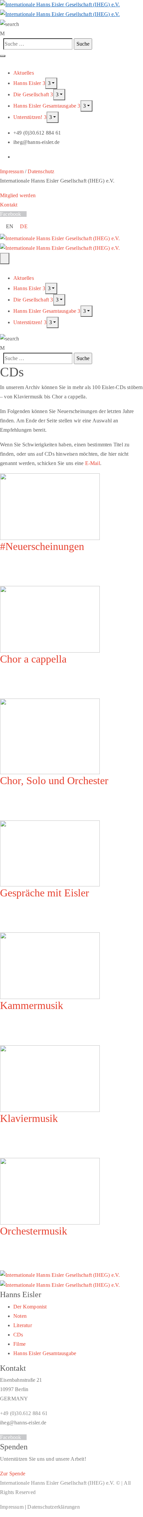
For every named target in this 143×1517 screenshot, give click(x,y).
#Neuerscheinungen (42, 546)
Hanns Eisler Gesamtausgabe (45, 106)
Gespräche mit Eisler (44, 893)
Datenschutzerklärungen (53, 1507)
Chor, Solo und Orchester (54, 780)
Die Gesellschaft (31, 94)
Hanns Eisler (28, 83)
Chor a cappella (33, 659)
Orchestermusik (33, 1231)
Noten (20, 1316)
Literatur (22, 1325)
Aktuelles (23, 73)
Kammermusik (31, 1005)
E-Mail (92, 463)
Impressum (12, 171)
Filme (19, 1344)
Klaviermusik (29, 1118)
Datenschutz (41, 171)
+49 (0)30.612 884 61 (24, 1413)
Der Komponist (30, 1306)
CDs (18, 1334)
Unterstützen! (28, 117)
